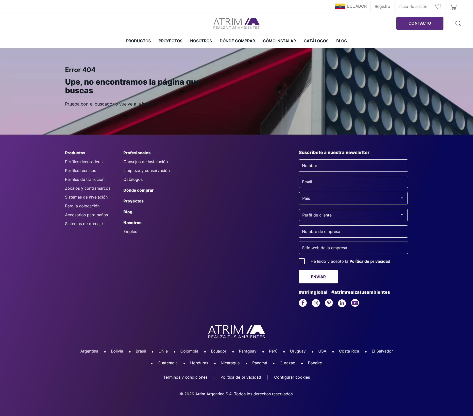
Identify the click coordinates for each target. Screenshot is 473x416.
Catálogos (316, 40)
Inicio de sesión (412, 6)
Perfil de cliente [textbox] (317, 215)
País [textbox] (306, 198)
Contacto (419, 23)
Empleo (130, 231)
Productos (75, 152)
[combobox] (353, 198)
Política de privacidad (370, 261)
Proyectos (170, 40)
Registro (382, 6)
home (148, 104)
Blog (341, 40)
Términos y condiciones (185, 377)
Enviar (318, 276)
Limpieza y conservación (146, 170)
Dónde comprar (237, 40)
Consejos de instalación (145, 161)
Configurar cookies (292, 377)
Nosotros (201, 40)
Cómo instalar (279, 40)
